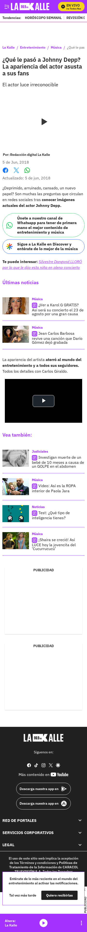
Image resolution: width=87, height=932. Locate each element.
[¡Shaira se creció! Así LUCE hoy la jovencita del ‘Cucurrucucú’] (15, 540)
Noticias (38, 507)
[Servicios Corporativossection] (80, 832)
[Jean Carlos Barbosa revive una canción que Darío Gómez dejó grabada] (15, 334)
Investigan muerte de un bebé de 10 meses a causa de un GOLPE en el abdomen (58, 462)
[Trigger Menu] (6, 6)
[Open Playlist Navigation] (81, 923)
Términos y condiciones (38, 863)
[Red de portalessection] (80, 820)
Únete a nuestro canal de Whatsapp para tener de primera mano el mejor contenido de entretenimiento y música (47, 225)
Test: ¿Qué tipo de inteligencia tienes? (51, 515)
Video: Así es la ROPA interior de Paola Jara (54, 488)
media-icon (43, 923)
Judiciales (40, 451)
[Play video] (43, 122)
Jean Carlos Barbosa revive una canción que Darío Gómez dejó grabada (57, 338)
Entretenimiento (32, 48)
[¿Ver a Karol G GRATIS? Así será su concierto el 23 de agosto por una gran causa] (15, 305)
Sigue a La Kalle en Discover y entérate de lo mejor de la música (47, 246)
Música (56, 48)
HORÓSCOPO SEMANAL (43, 18)
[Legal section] (80, 845)
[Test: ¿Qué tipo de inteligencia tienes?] (15, 513)
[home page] (43, 738)
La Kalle (8, 48)
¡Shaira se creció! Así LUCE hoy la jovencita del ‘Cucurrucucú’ (54, 544)
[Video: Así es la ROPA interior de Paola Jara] (15, 486)
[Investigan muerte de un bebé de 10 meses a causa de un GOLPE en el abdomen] (15, 458)
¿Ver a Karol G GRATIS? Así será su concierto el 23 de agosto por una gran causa (58, 310)
